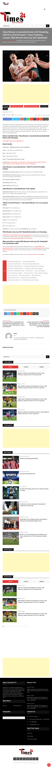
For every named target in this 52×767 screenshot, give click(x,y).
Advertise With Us (17, 705)
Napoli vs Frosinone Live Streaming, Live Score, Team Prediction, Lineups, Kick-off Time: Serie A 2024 (38, 691)
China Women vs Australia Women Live (15, 266)
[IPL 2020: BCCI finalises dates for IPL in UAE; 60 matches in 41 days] (11, 492)
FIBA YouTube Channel (26, 238)
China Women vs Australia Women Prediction (33, 268)
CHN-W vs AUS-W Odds (12, 275)
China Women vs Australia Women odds (15, 268)
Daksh (15, 333)
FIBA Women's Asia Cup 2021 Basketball (28, 277)
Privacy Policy (30, 736)
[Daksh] (13, 115)
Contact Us (29, 733)
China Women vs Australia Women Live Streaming (34, 266)
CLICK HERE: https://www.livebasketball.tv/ (13, 141)
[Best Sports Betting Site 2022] (11, 477)
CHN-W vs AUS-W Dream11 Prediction (15, 273)
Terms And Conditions (32, 739)
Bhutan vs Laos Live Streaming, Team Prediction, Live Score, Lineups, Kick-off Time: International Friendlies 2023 (33, 536)
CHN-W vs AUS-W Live (28, 273)
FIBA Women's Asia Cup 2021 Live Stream (31, 280)
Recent (10, 367)
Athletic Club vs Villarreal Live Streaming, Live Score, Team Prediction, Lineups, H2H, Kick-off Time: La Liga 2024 (37, 707)
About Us (5, 705)
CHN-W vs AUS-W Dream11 (40, 270)
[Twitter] (8, 313)
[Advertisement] (26, 93)
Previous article (6, 320)
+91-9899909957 (33, 722)
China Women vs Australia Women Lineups (31, 263)
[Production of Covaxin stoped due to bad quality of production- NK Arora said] (11, 507)
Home (5, 40)
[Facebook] (5, 313)
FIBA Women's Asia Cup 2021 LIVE (14, 280)
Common (41, 367)
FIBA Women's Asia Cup (16, 106)
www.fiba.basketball (14, 238)
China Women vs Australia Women (14, 263)
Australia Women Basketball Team (14, 261)
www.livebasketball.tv (8, 248)
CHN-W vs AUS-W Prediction (24, 275)
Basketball (13, 40)
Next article (46, 320)
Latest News (44, 106)
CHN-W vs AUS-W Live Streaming (41, 273)
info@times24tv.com (34, 724)
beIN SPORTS (6, 235)
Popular (26, 367)
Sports (8, 40)
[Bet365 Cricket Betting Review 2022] (11, 462)
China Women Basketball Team (29, 261)
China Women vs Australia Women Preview (16, 270)
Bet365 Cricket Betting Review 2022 (29, 458)
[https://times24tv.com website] (11, 115)
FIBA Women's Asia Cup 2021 (31, 106)
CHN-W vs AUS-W (29, 270)
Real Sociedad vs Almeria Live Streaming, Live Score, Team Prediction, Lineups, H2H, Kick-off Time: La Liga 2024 (37, 699)
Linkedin (42, 254)
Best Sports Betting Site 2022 (27, 473)
